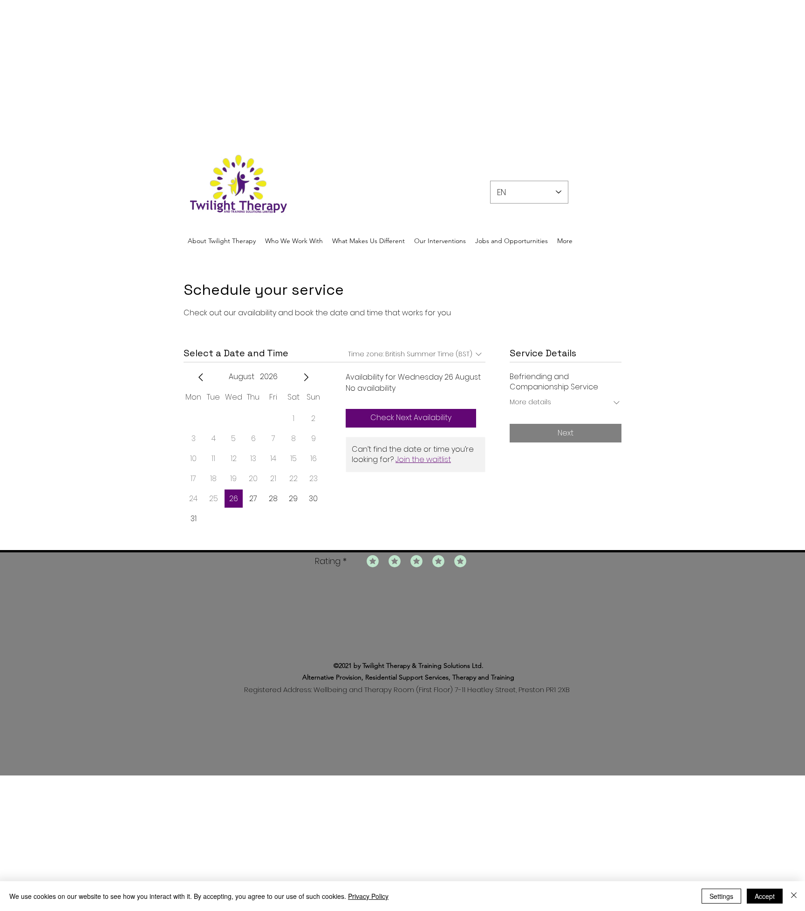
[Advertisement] (279, 65)
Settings (721, 896)
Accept (765, 896)
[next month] (306, 377)
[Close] (793, 896)
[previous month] (200, 377)
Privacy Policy (368, 896)
